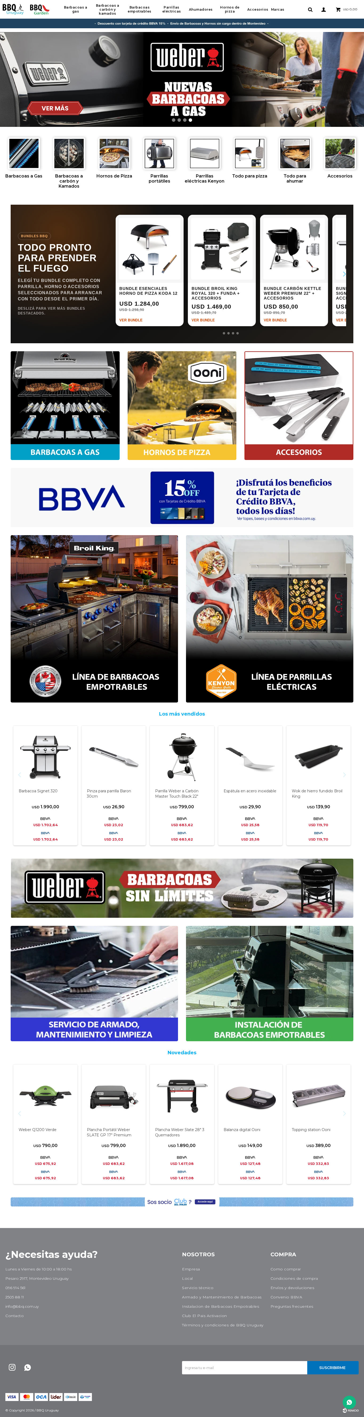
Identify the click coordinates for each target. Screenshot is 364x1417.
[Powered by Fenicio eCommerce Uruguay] (351, 1410)
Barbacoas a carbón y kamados (107, 9)
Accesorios (257, 9)
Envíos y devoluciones (292, 1287)
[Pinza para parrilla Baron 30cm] (113, 757)
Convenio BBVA (286, 1297)
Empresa (191, 1269)
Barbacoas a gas (75, 9)
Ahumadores (201, 9)
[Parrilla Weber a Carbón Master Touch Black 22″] (182, 757)
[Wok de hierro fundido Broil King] (318, 757)
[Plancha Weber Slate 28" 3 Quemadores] (182, 1096)
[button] (310, 9)
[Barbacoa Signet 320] (45, 757)
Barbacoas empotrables (139, 9)
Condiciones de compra (294, 1278)
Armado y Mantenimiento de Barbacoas (222, 1297)
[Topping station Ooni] (318, 1096)
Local (187, 1278)
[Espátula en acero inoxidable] (250, 757)
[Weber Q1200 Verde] (45, 1096)
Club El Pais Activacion (204, 1315)
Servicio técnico (197, 1287)
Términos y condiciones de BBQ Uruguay (223, 1325)
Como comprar (285, 1269)
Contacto (14, 1315)
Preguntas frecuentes (291, 1306)
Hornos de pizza (230, 9)
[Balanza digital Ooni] (250, 1096)
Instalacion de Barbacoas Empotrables (220, 1306)
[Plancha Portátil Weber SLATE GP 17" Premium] (113, 1096)
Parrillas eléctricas (171, 9)
